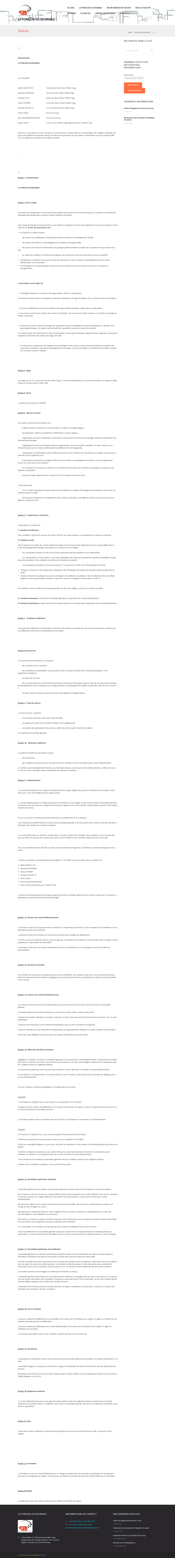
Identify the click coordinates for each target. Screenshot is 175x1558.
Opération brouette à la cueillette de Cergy (129, 1535)
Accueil (71, 8)
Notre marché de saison (119, 8)
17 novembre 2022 (119, 1538)
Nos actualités (143, 8)
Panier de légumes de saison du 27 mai (138, 108)
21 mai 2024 (127, 111)
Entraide (71, 13)
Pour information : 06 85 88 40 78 (82, 1521)
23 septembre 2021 (119, 1546)
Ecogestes (85, 13)
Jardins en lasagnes (105, 13)
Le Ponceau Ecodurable (90, 8)
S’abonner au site (128, 13)
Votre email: (128, 75)
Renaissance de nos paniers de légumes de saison (131, 1528)
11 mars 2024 (128, 123)
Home (130, 32)
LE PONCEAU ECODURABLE (29, 1555)
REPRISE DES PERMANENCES (124, 1543)
